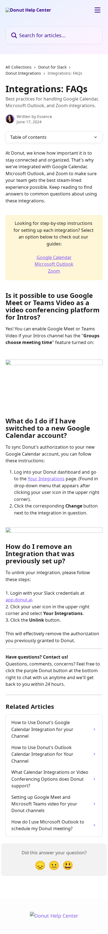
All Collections (19, 67)
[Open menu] (97, 10)
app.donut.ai (19, 600)
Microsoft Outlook (54, 264)
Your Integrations (46, 479)
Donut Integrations (23, 73)
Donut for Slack (52, 67)
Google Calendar (54, 257)
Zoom (54, 271)
